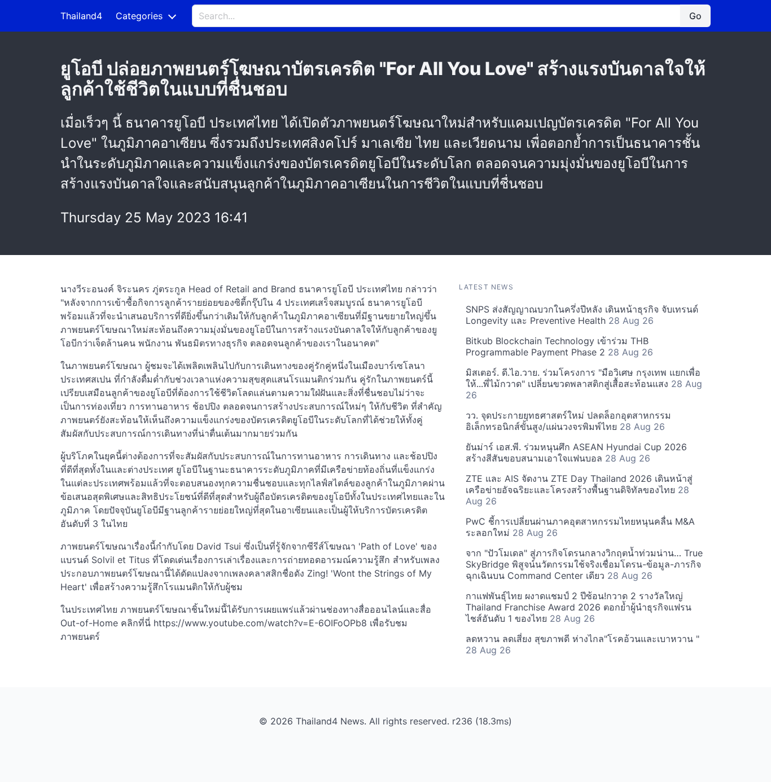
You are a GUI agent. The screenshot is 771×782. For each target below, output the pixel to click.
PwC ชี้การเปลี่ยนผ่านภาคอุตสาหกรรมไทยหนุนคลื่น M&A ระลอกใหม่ (580, 527)
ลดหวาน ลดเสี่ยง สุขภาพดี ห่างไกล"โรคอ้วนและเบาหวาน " (582, 644)
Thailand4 (81, 15)
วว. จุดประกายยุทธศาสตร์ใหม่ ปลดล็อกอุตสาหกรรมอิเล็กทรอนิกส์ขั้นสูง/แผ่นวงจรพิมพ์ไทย (568, 421)
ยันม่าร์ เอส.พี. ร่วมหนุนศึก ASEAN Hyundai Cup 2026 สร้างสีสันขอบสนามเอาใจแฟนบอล (576, 452)
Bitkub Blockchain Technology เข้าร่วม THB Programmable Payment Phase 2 (559, 346)
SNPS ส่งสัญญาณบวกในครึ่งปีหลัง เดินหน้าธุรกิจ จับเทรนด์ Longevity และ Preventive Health (582, 315)
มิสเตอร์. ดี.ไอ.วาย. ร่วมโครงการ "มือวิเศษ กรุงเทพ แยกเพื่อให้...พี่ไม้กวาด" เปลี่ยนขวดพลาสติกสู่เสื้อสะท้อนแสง (584, 384)
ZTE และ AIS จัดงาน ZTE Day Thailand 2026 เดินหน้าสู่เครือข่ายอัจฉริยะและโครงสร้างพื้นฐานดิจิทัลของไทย (579, 490)
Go (695, 15)
